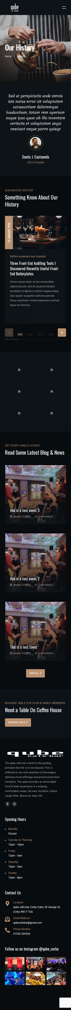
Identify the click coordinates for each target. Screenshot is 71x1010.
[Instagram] (14, 804)
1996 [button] (20, 334)
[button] (62, 332)
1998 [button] (29, 334)
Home (8, 56)
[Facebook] (7, 804)
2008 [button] (51, 334)
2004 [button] (40, 334)
